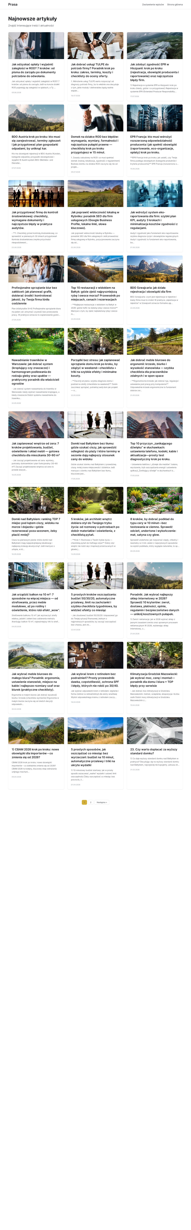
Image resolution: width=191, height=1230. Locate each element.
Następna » (102, 802)
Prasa (12, 4)
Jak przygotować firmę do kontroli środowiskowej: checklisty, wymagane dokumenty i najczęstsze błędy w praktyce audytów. (35, 220)
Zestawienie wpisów (153, 4)
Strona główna (175, 4)
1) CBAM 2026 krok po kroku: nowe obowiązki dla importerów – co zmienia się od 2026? (35, 753)
